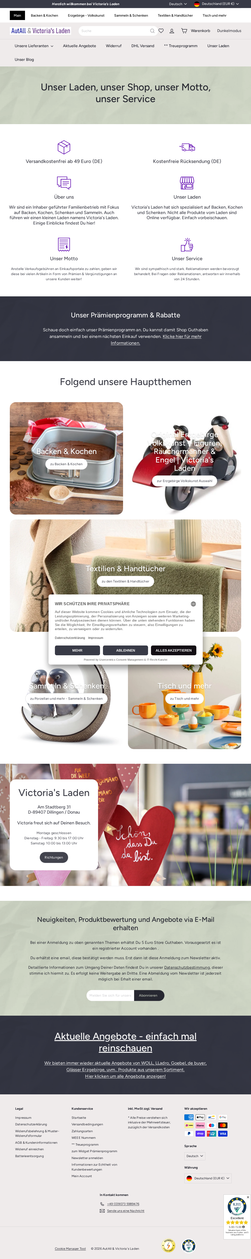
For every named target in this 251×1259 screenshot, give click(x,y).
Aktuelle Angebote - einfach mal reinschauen (125, 1042)
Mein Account (82, 1176)
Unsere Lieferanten (32, 45)
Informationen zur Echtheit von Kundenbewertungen (94, 1167)
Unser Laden (218, 45)
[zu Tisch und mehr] (184, 693)
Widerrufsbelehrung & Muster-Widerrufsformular (37, 1133)
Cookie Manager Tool (70, 1248)
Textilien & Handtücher (175, 15)
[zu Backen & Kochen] (66, 458)
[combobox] (118, 31)
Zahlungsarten (82, 1131)
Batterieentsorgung (29, 1156)
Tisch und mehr (214, 15)
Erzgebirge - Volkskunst (86, 15)
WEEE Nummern (84, 1138)
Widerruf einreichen (29, 1149)
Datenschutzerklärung (31, 1124)
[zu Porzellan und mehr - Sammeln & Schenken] (66, 693)
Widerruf (114, 45)
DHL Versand (142, 45)
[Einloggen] (172, 31)
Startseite (79, 1117)
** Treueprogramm (181, 45)
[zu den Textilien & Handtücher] (125, 575)
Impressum (23, 1117)
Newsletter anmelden (87, 1158)
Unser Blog (24, 59)
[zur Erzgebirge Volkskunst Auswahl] (184, 458)
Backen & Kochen (44, 15)
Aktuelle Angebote (79, 45)
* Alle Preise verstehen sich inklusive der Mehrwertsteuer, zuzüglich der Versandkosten (149, 1122)
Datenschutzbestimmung (187, 967)
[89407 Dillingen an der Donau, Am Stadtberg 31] (125, 825)
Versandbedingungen (87, 1124)
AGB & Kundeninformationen (36, 1142)
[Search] (152, 31)
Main (17, 15)
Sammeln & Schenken (131, 15)
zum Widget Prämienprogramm (94, 1151)
